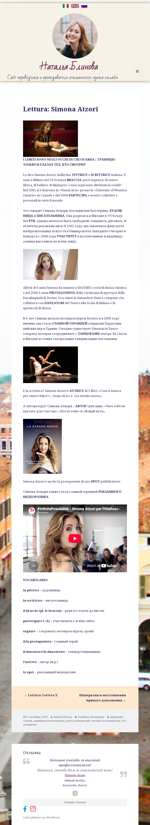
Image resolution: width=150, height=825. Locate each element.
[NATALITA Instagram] (34, 808)
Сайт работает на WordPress (41, 817)
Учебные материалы (91, 717)
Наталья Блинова (69, 67)
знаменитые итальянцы (49, 720)
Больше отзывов (75, 802)
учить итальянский (78, 720)
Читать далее (75, 775)
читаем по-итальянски (105, 720)
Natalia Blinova (62, 717)
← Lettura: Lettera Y (40, 695)
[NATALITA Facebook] (26, 808)
